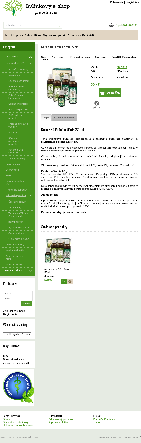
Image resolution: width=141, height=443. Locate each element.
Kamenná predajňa (57, 35)
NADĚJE (122, 67)
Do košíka (113, 92)
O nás (6, 419)
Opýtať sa (97, 107)
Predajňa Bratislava (104, 419)
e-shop (97, 422)
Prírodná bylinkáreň (80, 57)
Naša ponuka (17, 35)
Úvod (6, 35)
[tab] (46, 117)
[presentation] (46, 117)
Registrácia (133, 2)
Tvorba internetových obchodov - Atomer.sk (119, 437)
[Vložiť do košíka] (70, 281)
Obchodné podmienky (15, 422)
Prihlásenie (116, 2)
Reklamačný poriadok (60, 419)
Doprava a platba (58, 422)
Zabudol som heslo (14, 310)
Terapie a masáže (76, 35)
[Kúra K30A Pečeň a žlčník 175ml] (58, 251)
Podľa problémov (33, 35)
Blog (45, 35)
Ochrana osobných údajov (18, 425)
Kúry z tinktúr (101, 57)
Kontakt (90, 35)
